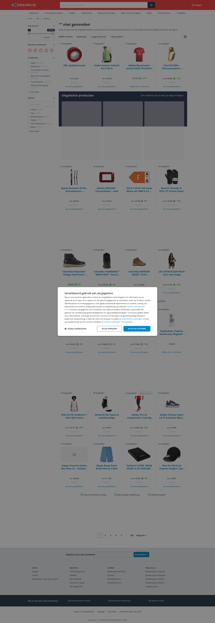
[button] (75, 328)
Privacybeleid (127, 322)
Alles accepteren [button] (137, 328)
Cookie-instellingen (112, 322)
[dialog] (107, 311)
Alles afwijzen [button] (109, 328)
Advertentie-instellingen (132, 319)
